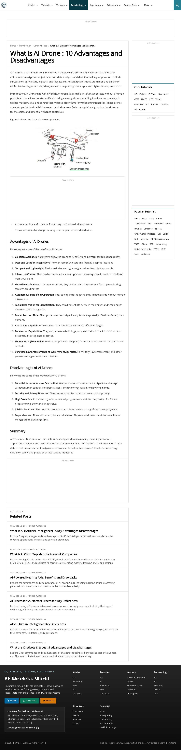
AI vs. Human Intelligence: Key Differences (38, 624)
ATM (151, 218)
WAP (136, 254)
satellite (164, 104)
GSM (136, 99)
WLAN (158, 99)
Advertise (77, 719)
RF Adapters (132, 693)
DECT (137, 218)
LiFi (159, 233)
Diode (144, 244)
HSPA (168, 223)
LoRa (165, 233)
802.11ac (138, 104)
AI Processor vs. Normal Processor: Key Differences (44, 601)
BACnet (138, 228)
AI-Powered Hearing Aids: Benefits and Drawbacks (43, 577)
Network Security (142, 249)
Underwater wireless (144, 233)
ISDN (144, 218)
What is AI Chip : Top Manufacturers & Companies (43, 554)
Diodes (130, 681)
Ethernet (148, 228)
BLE (150, 223)
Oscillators (131, 689)
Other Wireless (40, 45)
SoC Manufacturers (34, 549)
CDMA (157, 689)
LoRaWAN (77, 693)
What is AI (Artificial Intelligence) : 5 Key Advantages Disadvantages (54, 531)
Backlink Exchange (108, 727)
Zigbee (142, 94)
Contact (76, 723)
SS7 (151, 244)
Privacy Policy (106, 715)
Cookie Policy (106, 719)
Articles (76, 672)
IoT (147, 104)
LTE (151, 99)
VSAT (136, 244)
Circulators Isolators (136, 677)
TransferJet (140, 223)
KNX (163, 249)
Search (76, 715)
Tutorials (104, 672)
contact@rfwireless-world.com (21, 727)
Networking (161, 244)
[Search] (177, 5)
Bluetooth (163, 94)
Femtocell (158, 223)
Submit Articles (106, 723)
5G (135, 94)
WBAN (159, 218)
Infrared (144, 238)
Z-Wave (152, 94)
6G (101, 681)
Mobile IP (145, 254)
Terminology (25, 45)
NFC (136, 238)
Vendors (15, 549)
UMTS (144, 99)
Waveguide (139, 109)
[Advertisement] (90, 29)
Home (13, 45)
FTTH (156, 249)
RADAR (154, 104)
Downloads (78, 711)
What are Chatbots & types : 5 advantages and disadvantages (51, 647)
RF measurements (160, 238)
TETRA (158, 228)
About (102, 711)
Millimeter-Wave (134, 685)
